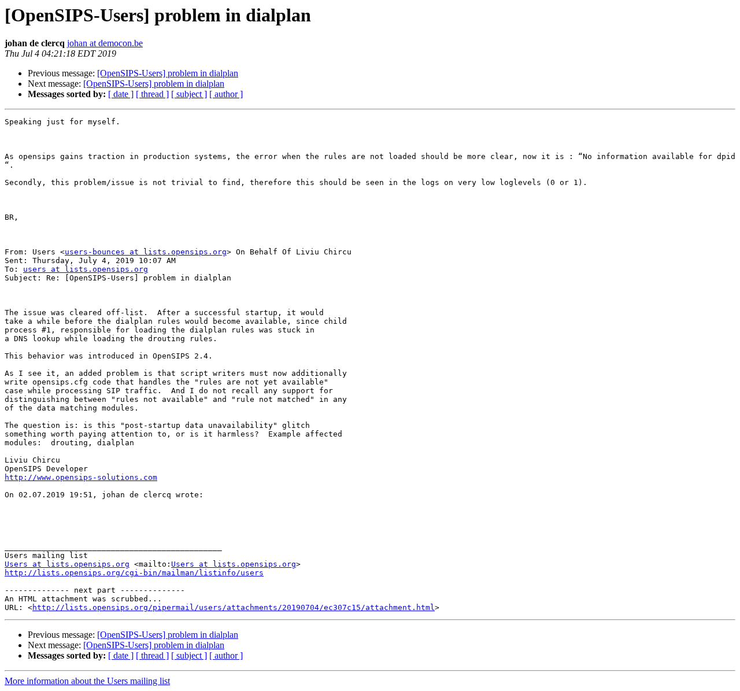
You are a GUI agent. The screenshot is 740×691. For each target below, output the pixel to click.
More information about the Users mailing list (87, 681)
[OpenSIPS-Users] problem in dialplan (167, 73)
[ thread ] (152, 94)
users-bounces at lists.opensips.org (146, 251)
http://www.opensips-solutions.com (81, 477)
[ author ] (226, 94)
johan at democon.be (105, 43)
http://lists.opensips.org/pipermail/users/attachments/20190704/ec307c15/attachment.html (233, 607)
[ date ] (121, 94)
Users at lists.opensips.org (67, 564)
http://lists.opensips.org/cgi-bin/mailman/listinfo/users (134, 572)
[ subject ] (189, 94)
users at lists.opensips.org (85, 269)
